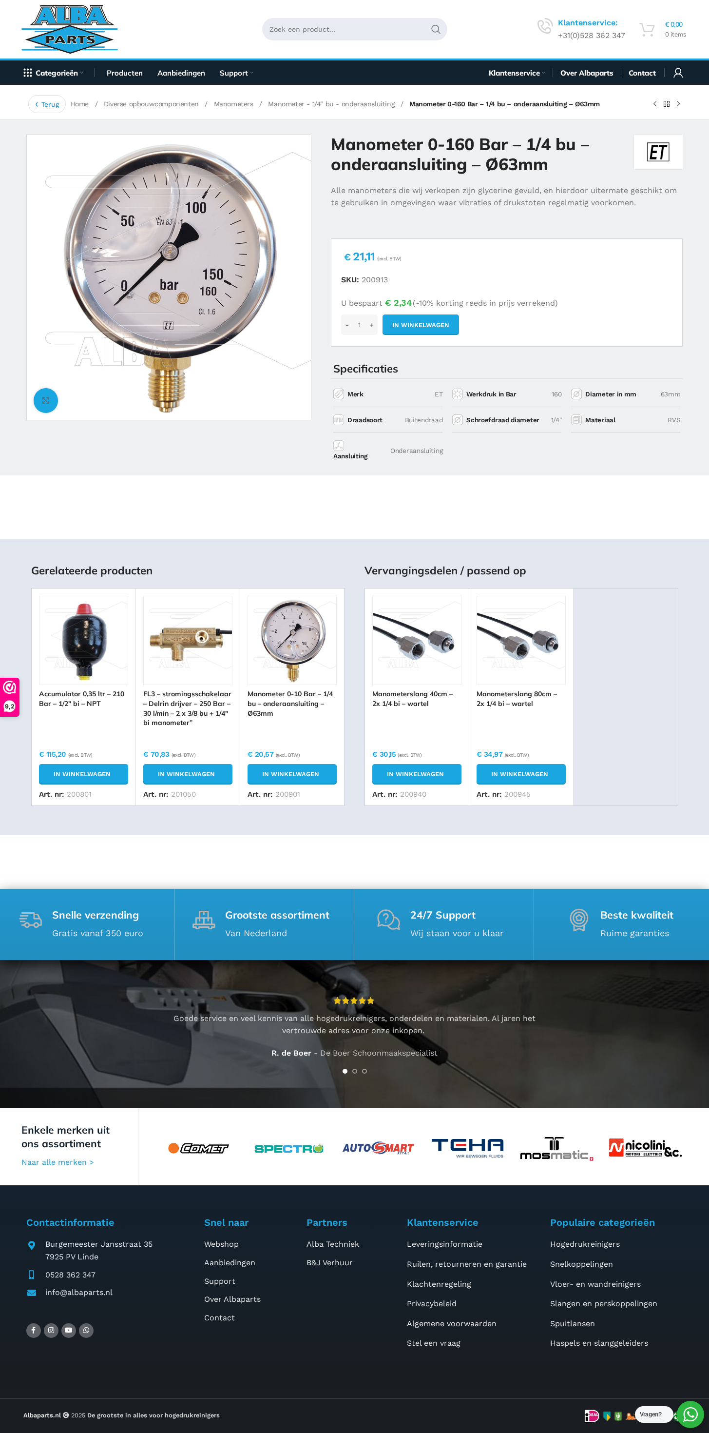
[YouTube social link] (68, 1330)
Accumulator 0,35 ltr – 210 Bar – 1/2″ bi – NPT (81, 698)
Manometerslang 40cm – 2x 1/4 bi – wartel (412, 698)
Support (219, 1281)
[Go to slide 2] (354, 1071)
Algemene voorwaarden (452, 1323)
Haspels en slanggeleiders (599, 1343)
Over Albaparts (232, 1299)
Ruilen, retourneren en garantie (467, 1264)
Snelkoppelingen (581, 1264)
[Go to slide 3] (364, 1071)
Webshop (221, 1244)
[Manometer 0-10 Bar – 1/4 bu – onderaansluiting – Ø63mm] (292, 640)
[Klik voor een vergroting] (46, 400)
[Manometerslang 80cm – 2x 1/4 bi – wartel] (521, 640)
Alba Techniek (333, 1244)
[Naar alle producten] (666, 104)
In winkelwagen (420, 325)
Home (81, 104)
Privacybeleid (432, 1303)
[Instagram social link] (51, 1330)
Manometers (235, 104)
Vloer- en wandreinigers (595, 1284)
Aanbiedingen (229, 1262)
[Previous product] (655, 104)
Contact (219, 1317)
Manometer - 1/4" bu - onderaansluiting (332, 104)
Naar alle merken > (57, 1162)
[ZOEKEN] (436, 29)
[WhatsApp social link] (86, 1330)
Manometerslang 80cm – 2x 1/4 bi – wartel (517, 698)
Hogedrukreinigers (585, 1244)
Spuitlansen (572, 1323)
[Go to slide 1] (345, 1071)
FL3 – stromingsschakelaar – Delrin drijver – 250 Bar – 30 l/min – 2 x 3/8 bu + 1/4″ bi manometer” (187, 708)
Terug (50, 104)
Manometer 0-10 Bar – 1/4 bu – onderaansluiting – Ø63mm (290, 703)
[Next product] (678, 104)
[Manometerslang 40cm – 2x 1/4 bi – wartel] (416, 640)
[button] (83, 774)
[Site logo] (73, 28)
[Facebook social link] (33, 1330)
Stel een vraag (433, 1343)
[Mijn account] (678, 72)
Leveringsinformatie (444, 1244)
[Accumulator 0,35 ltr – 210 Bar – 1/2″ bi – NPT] (83, 640)
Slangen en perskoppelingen (603, 1303)
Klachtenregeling (439, 1284)
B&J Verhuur (330, 1262)
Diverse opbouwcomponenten (152, 104)
